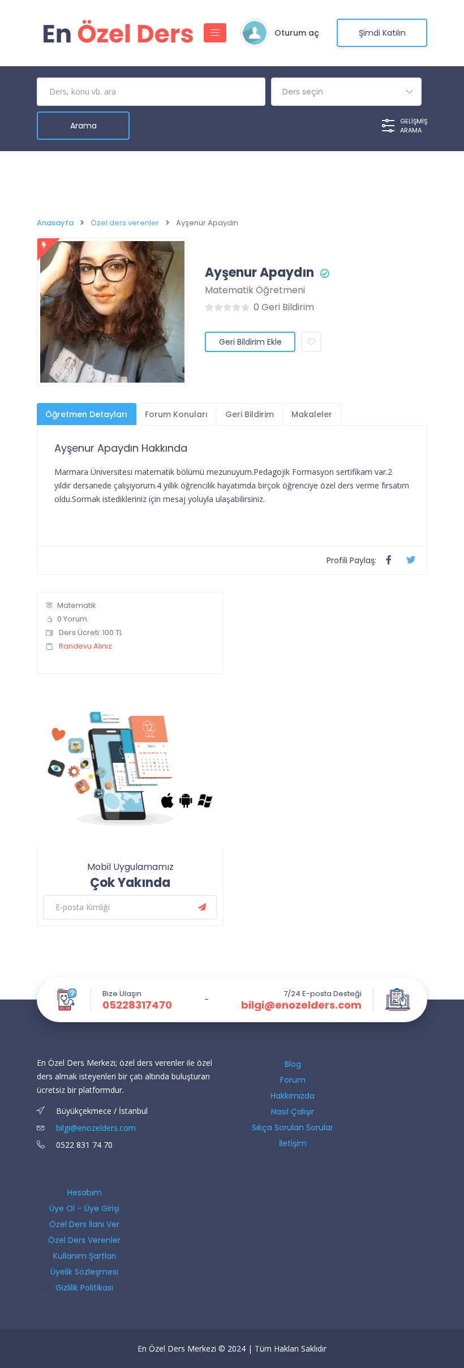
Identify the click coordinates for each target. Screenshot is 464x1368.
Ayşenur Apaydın (259, 272)
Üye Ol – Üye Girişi (84, 1208)
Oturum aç (296, 32)
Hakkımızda (292, 1095)
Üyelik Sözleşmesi (84, 1271)
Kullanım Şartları (84, 1256)
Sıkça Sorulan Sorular (292, 1127)
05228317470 (137, 1005)
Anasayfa (55, 222)
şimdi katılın (382, 32)
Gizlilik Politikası (84, 1287)
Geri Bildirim (249, 414)
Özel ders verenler (125, 222)
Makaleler (311, 414)
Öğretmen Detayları (86, 414)
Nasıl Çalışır (292, 1111)
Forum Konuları (176, 414)
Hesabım (84, 1192)
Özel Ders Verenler (84, 1240)
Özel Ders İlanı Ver (84, 1224)
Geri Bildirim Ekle (250, 342)
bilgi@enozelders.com (301, 1005)
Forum (293, 1080)
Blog (293, 1064)
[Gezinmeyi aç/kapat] (215, 32)
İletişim (293, 1143)
